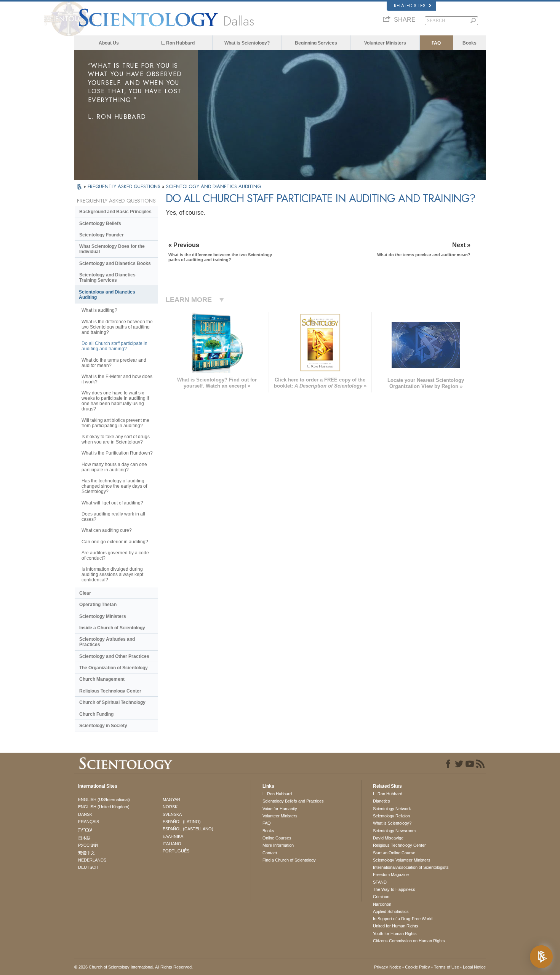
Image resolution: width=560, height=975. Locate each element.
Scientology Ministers (102, 616)
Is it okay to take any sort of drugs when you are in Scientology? (116, 439)
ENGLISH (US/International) (104, 799)
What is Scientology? (247, 43)
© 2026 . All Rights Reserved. (133, 967)
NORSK (170, 806)
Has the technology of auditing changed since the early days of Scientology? (114, 486)
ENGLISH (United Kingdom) (104, 806)
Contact (269, 853)
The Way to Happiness (394, 889)
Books (469, 43)
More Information (278, 845)
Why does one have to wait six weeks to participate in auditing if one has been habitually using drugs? (115, 401)
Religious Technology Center (110, 691)
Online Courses (276, 838)
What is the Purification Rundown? (117, 453)
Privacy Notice (387, 967)
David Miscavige (388, 838)
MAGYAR (171, 799)
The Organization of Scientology (113, 667)
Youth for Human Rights (395, 933)
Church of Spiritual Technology (112, 702)
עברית (85, 830)
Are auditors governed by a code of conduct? (115, 555)
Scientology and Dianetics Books (115, 263)
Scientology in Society (103, 725)
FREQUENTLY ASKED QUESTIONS (125, 186)
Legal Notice (474, 967)
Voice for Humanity (279, 808)
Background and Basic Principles (115, 211)
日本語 (84, 838)
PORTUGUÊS (176, 851)
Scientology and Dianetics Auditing (107, 294)
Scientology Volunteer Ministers (401, 860)
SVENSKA (172, 814)
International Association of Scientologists (411, 867)
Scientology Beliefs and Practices (293, 801)
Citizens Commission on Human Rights (409, 940)
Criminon (381, 896)
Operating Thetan (98, 604)
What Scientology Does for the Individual (112, 249)
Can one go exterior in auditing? (115, 541)
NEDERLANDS (92, 860)
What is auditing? (99, 310)
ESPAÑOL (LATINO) (182, 821)
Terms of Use (446, 967)
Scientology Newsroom (394, 830)
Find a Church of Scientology (289, 860)
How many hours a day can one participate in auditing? (114, 467)
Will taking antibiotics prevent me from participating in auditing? (115, 423)
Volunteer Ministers (385, 43)
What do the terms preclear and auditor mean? (114, 362)
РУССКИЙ (88, 845)
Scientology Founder (101, 235)
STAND (380, 882)
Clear (85, 593)
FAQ (436, 43)
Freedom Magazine (391, 874)
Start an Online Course (394, 853)
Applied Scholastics (391, 911)
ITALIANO (172, 843)
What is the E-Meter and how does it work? (117, 379)
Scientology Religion (391, 816)
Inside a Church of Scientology (112, 627)
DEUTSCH (88, 867)
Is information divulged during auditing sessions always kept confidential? (112, 574)
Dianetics (381, 801)
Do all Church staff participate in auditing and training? (114, 346)
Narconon (382, 904)
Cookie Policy (417, 967)
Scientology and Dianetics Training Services (107, 277)
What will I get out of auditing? (112, 503)
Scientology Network (392, 808)
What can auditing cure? (107, 530)
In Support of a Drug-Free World (402, 918)
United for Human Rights (395, 926)
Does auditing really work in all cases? (113, 516)
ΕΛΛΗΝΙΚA (173, 836)
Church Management (102, 679)
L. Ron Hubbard (178, 43)
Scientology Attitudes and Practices (107, 642)
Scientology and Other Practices (114, 656)
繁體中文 (86, 853)
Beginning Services (316, 43)
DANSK (85, 814)
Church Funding (96, 714)
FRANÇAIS (88, 821)
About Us (109, 43)
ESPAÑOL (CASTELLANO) (188, 829)
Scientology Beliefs (100, 223)
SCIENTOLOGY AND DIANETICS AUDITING (213, 186)
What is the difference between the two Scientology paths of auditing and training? (117, 327)
